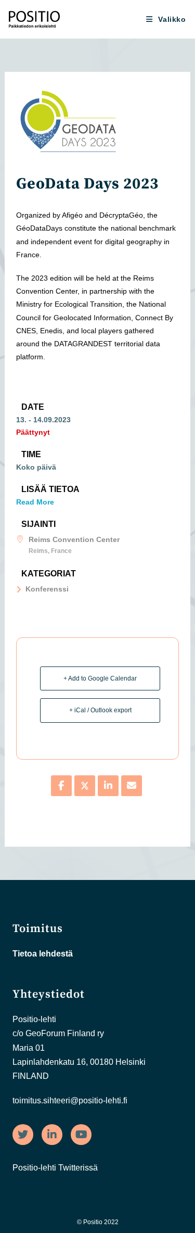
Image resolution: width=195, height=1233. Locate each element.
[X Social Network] (84, 785)
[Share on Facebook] (61, 785)
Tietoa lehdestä (42, 953)
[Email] (131, 785)
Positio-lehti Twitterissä (55, 1167)
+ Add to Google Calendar (100, 678)
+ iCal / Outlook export (100, 710)
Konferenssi (47, 589)
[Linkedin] (108, 785)
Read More (35, 502)
